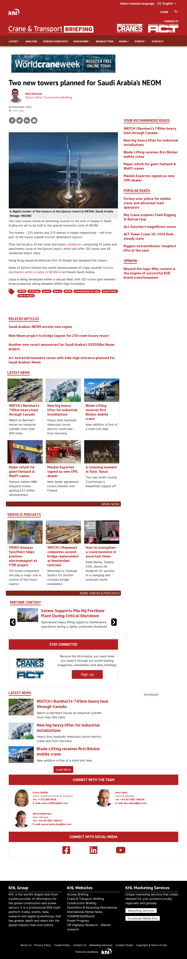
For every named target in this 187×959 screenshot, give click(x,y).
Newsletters (104, 41)
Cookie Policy (62, 945)
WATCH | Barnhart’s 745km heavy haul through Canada (24, 410)
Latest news (18, 372)
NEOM (22, 291)
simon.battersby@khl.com (56, 833)
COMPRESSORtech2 (81, 916)
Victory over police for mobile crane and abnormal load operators (147, 203)
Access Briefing (77, 894)
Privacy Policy (42, 945)
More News (110, 504)
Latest (13, 41)
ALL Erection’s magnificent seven (150, 226)
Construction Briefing (81, 903)
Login (164, 11)
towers (46, 291)
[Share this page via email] (34, 120)
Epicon (57, 291)
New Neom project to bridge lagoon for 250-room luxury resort (59, 335)
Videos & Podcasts (55, 41)
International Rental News (84, 912)
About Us (25, 945)
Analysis (31, 41)
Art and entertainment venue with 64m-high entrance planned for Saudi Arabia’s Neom (62, 360)
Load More (63, 779)
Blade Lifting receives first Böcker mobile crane (97, 412)
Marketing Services (141, 910)
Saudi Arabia (110, 291)
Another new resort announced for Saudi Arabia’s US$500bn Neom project (61, 346)
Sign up (87, 684)
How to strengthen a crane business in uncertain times (101, 552)
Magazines (81, 41)
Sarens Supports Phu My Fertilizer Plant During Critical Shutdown (51, 613)
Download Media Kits (142, 918)
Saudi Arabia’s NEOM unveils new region (40, 326)
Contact (158, 41)
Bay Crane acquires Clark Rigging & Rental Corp (150, 217)
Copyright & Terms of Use (151, 945)
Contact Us (79, 945)
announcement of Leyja (87, 291)
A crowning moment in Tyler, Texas (101, 469)
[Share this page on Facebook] (12, 120)
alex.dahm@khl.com (135, 812)
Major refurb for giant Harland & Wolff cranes (22, 471)
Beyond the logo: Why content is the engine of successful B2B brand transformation (149, 273)
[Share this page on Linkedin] (27, 120)
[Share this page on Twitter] (19, 120)
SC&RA (123, 41)
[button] (114, 627)
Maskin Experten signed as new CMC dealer (62, 471)
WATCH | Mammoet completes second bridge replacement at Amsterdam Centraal (63, 556)
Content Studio (124, 945)
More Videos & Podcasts (99, 593)
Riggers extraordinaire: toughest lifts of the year (150, 248)
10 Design (34, 291)
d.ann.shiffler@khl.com (54, 812)
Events (139, 41)
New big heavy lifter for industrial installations (62, 410)
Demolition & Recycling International (92, 907)
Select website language (137, 3)
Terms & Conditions (86, 951)
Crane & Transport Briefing (85, 899)
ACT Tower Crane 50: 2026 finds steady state (149, 236)
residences (74, 244)
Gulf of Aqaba (26, 295)
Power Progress (78, 920)
